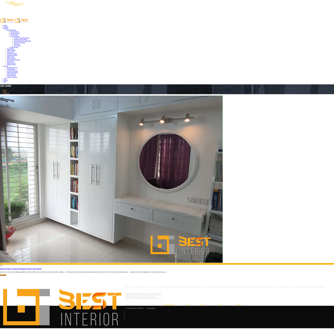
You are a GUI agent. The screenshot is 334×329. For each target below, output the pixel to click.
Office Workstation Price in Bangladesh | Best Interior (140, 296)
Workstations (10, 49)
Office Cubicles (11, 50)
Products (5, 28)
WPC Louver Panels (19, 42)
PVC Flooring (14, 31)
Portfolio (5, 27)
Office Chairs (10, 56)
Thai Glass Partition (12, 72)
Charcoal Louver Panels (20, 39)
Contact (5, 80)
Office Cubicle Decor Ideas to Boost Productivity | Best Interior (143, 295)
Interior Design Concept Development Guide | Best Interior (21, 269)
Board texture (14, 47)
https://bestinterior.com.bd (229, 305)
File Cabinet (10, 61)
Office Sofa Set (11, 58)
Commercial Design (12, 70)
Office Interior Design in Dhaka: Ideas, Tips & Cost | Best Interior (144, 293)
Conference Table (12, 53)
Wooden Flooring (15, 33)
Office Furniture (11, 74)
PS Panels (16, 44)
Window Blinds (11, 64)
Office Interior (11, 69)
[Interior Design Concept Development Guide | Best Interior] (111, 262)
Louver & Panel (14, 36)
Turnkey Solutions (12, 77)
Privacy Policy (151, 308)
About (5, 78)
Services (5, 66)
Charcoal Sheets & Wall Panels (22, 41)
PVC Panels (17, 45)
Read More (3, 275)
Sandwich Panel (11, 75)
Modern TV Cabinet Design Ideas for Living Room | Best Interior (144, 298)
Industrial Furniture (12, 55)
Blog (4, 81)
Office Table (10, 52)
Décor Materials (11, 30)
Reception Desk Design (13, 60)
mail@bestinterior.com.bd (212, 305)
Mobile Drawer (11, 63)
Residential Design (12, 67)
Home (5, 25)
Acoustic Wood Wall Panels (21, 38)
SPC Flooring (14, 34)
